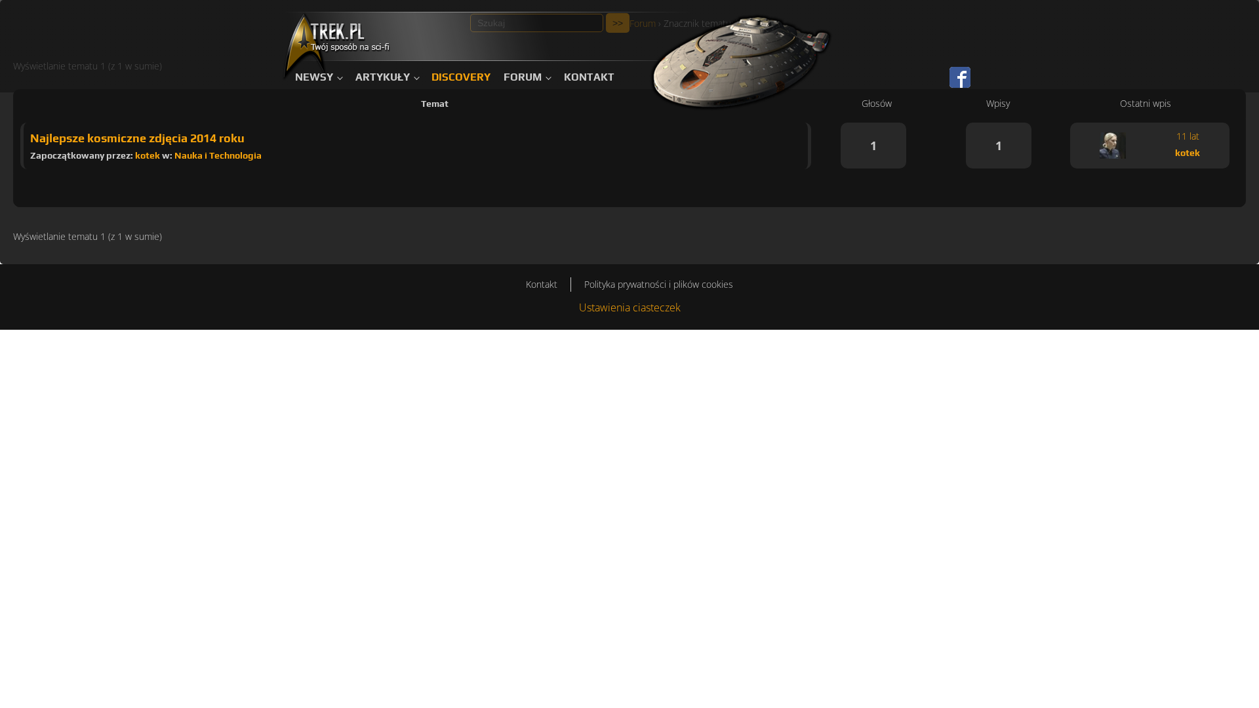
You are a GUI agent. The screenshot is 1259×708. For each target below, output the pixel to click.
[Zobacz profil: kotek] (1113, 145)
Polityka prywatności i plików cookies (658, 284)
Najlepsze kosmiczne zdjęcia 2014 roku (137, 138)
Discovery (460, 77)
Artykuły (382, 77)
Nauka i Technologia (218, 155)
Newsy (314, 77)
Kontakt (589, 77)
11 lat (1187, 136)
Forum (523, 77)
